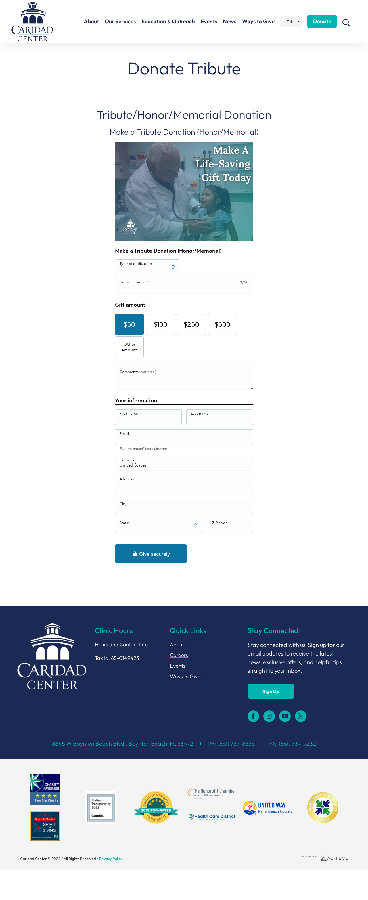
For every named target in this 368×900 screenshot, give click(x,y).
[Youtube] (285, 716)
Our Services (120, 21)
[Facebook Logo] (253, 716)
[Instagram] (269, 716)
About (91, 21)
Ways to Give (258, 21)
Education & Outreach (168, 21)
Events (209, 21)
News (229, 21)
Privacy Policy (110, 858)
